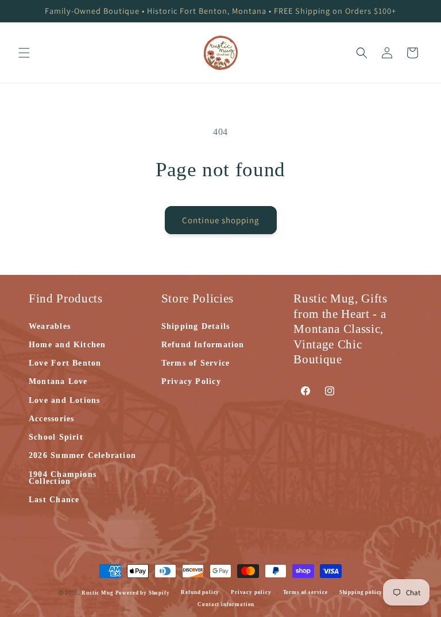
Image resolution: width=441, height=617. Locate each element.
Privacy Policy (191, 381)
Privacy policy (251, 592)
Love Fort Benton (65, 363)
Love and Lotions (64, 400)
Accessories (51, 418)
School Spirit (56, 437)
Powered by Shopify (142, 593)
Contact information (226, 604)
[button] (24, 52)
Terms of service (305, 592)
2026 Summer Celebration (82, 455)
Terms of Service (195, 363)
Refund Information (203, 344)
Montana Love (58, 381)
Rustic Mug (98, 593)
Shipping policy (361, 592)
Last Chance (54, 499)
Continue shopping (221, 220)
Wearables (50, 327)
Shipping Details (195, 327)
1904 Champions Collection (62, 478)
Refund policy (200, 592)
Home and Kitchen (67, 344)
